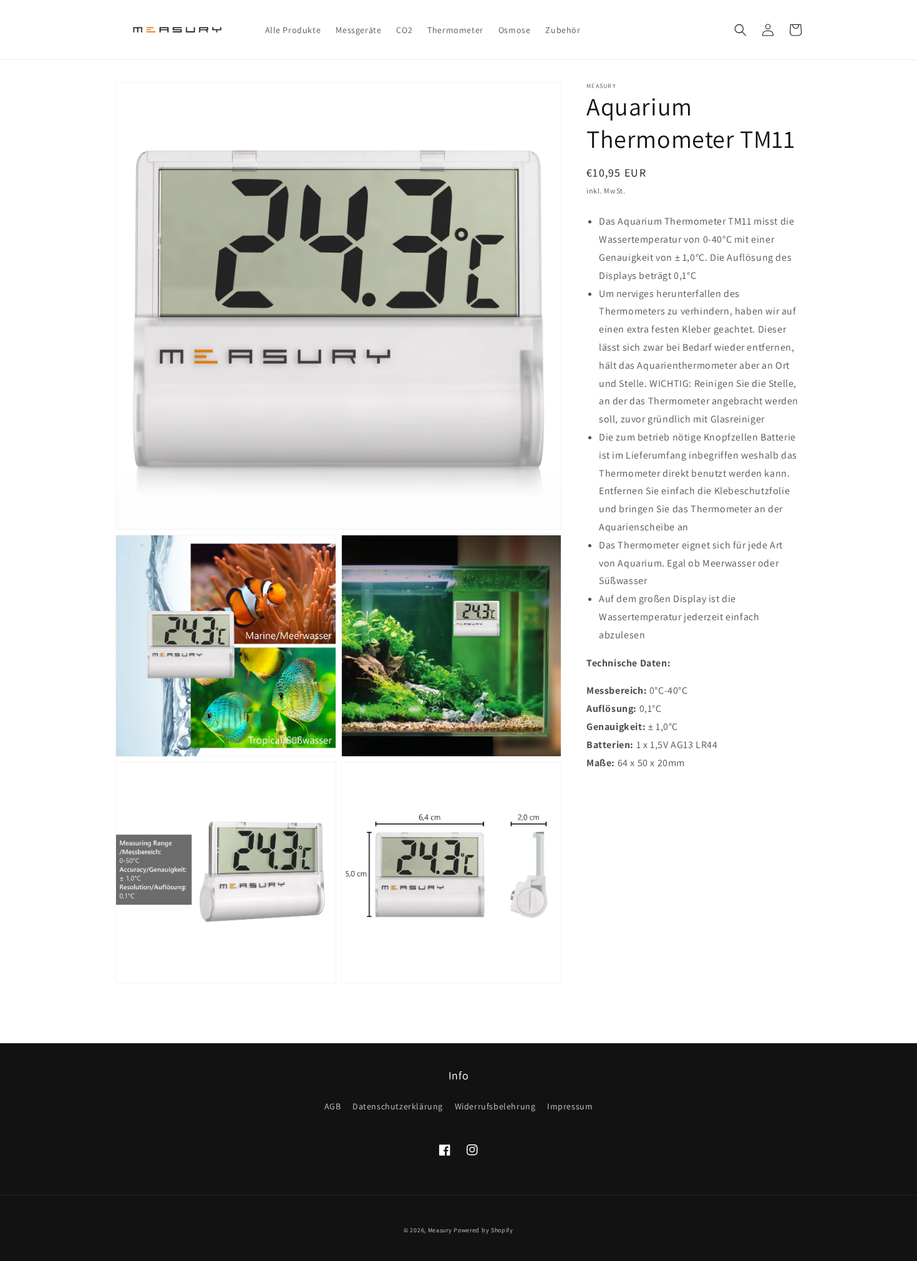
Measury (440, 1230)
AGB (332, 1106)
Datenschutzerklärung (397, 1106)
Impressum (570, 1106)
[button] (740, 30)
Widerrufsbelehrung (495, 1106)
